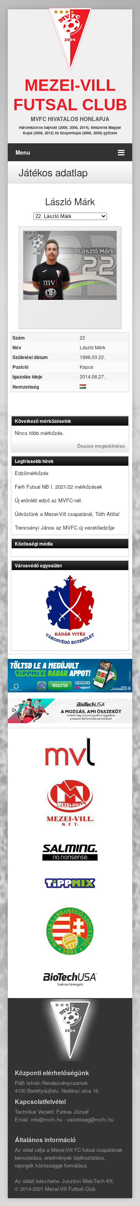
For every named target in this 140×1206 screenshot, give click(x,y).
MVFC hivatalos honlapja (70, 119)
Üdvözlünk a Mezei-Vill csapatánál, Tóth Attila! (67, 514)
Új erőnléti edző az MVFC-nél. (48, 500)
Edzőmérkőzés (32, 473)
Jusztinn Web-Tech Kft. (88, 1181)
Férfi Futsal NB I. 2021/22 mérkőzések (58, 486)
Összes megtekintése (101, 445)
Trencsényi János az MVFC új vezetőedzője (64, 527)
